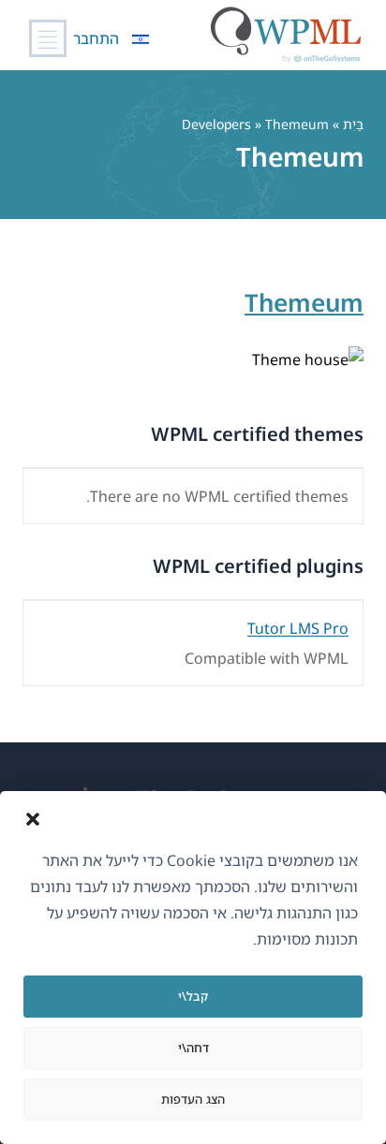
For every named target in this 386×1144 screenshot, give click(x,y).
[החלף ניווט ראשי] (48, 38)
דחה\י (193, 1047)
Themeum (304, 302)
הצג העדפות (193, 1099)
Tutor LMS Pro (298, 628)
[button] (32, 819)
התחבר (96, 38)
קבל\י (193, 996)
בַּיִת (353, 124)
